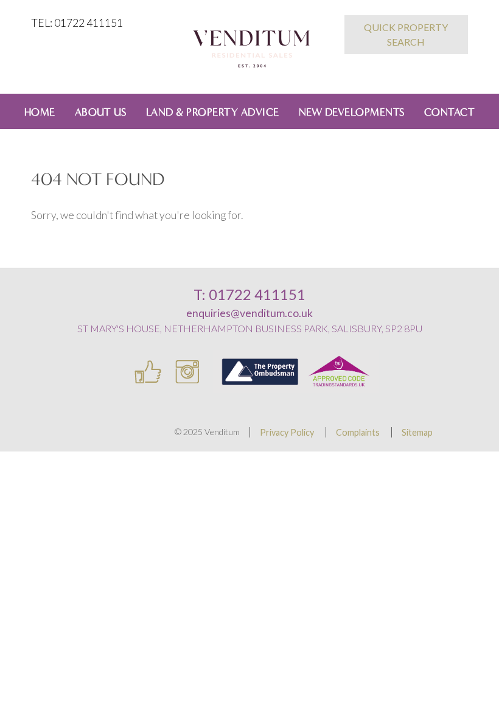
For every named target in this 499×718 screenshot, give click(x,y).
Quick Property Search (406, 34)
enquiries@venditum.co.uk (249, 313)
